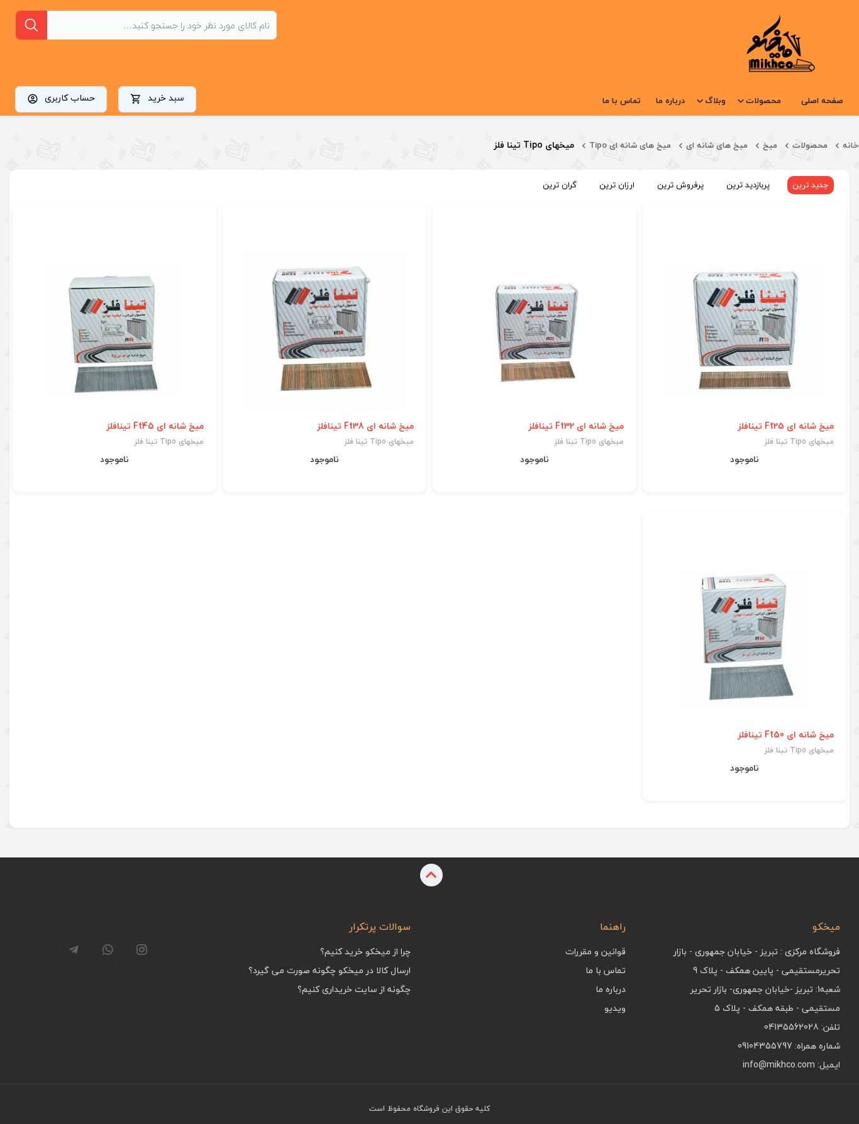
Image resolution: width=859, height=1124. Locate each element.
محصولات (763, 100)
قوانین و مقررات (595, 951)
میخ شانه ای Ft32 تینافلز (576, 426)
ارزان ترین (617, 185)
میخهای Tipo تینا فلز (799, 442)
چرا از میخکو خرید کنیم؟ (365, 951)
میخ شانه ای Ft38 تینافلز (365, 426)
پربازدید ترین (748, 185)
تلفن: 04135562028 (802, 1027)
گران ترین (560, 185)
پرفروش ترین (680, 185)
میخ (770, 145)
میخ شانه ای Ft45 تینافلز (155, 426)
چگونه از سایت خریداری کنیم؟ (354, 989)
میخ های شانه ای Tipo (630, 145)
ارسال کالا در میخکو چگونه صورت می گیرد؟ (329, 970)
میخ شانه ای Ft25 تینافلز (786, 426)
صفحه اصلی (822, 100)
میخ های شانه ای (717, 145)
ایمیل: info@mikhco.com (791, 1064)
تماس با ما (621, 100)
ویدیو (615, 1008)
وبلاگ (715, 100)
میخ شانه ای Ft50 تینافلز (786, 735)
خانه (851, 145)
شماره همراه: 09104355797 (789, 1046)
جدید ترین (810, 185)
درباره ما (670, 100)
